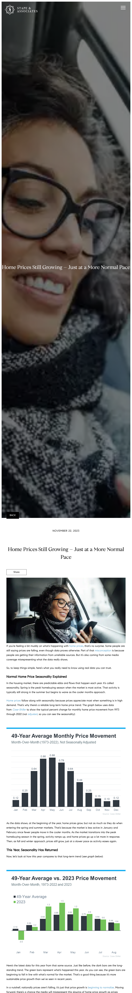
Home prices (13, 700)
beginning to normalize (101, 987)
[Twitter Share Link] (16, 581)
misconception (103, 650)
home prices (76, 646)
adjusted (33, 714)
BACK (13, 515)
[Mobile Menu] (123, 8)
